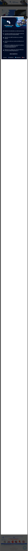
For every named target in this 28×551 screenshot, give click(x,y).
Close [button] (26, 17)
